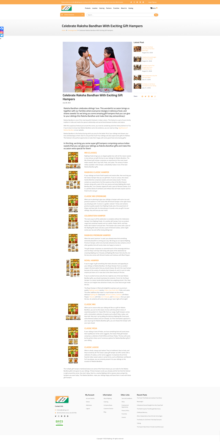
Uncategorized (72, 30)
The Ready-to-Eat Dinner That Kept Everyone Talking (149, 85)
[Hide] (0, 38)
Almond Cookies (111, 294)
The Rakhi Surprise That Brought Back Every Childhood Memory (148, 67)
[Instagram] (134, 2)
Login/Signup (152, 2)
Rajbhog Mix (94, 294)
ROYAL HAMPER (91, 260)
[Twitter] (131, 2)
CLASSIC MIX (90, 304)
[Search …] (122, 15)
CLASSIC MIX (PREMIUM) (95, 196)
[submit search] (156, 14)
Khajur (106, 290)
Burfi (117, 290)
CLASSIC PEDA (90, 328)
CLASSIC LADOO (91, 347)
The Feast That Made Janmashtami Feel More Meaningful (148, 49)
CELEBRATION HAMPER (94, 216)
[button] (142, 96)
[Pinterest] (143, 2)
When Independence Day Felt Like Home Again (149, 76)
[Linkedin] (140, 2)
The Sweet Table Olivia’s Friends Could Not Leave (150, 427)
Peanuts (92, 296)
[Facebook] (137, 2)
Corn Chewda (105, 296)
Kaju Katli (112, 290)
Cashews (119, 294)
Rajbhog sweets (94, 290)
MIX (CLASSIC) (90, 153)
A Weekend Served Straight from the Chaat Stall (149, 58)
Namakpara (116, 296)
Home (64, 30)
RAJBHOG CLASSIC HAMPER (96, 172)
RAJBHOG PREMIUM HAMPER (97, 235)
